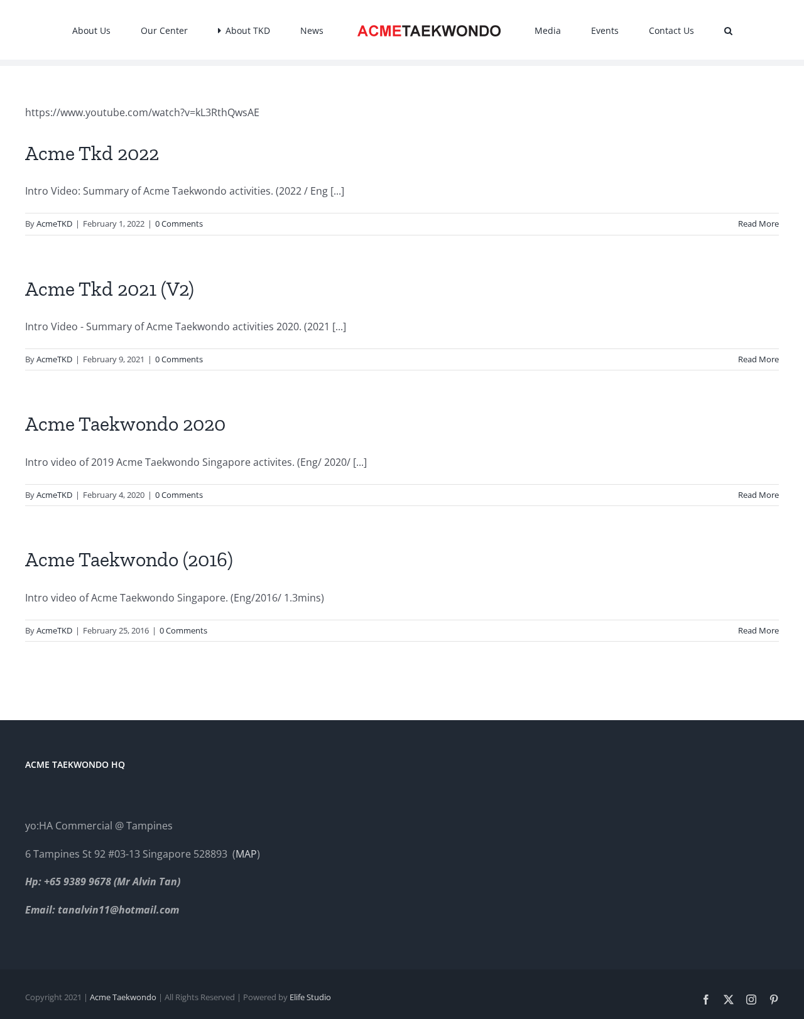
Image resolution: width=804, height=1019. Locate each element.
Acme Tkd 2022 (92, 153)
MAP (246, 854)
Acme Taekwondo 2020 (125, 424)
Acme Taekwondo (123, 997)
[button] (662, 30)
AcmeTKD (54, 223)
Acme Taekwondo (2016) (129, 559)
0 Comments (179, 223)
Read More (758, 223)
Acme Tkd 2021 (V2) (109, 289)
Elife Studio (310, 997)
